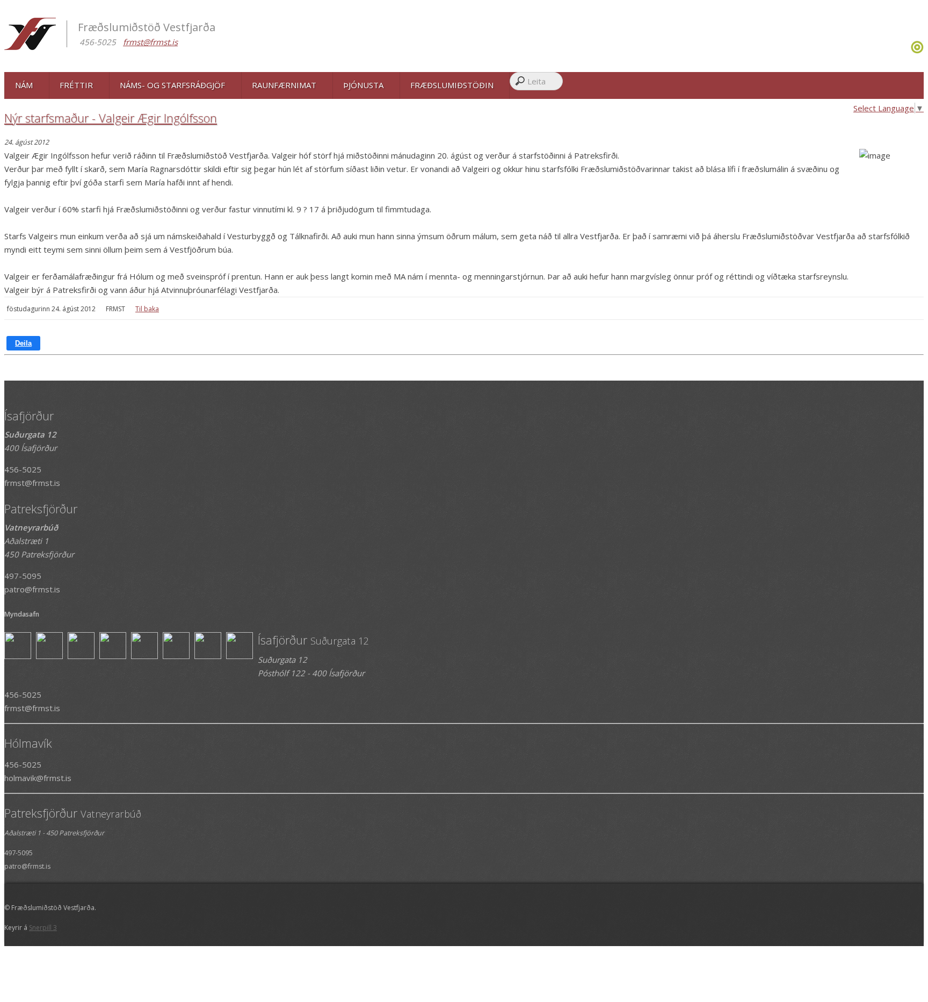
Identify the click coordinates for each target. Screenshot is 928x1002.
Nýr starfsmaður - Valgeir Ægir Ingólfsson (110, 118)
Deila (23, 343)
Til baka (147, 308)
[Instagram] (909, 50)
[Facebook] (906, 50)
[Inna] (917, 50)
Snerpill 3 (43, 927)
